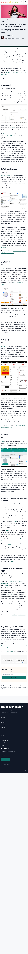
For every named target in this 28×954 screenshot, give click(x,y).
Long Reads (3, 727)
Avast (25, 608)
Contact (2, 745)
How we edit (7, 39)
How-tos (3, 717)
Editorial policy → (20, 662)
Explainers (3, 720)
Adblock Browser (5, 175)
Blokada (3, 268)
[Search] (22, 2)
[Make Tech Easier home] (10, 2)
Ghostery (3, 247)
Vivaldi (13, 561)
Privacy (25, 770)
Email (11, 43)
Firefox (8, 530)
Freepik (8, 651)
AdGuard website (8, 134)
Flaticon (11, 651)
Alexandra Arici (10, 35)
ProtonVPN (6, 585)
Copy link (6, 43)
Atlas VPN (9, 594)
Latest (2, 730)
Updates (3, 722)
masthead (13, 688)
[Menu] (25, 2)
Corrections (3, 743)
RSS (8, 764)
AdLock (3, 346)
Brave (9, 544)
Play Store (12, 127)
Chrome (15, 521)
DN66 (2, 441)
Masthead (3, 738)
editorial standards (5, 688)
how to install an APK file (11, 136)
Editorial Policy (4, 740)
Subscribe (14, 677)
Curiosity (3, 725)
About (2, 735)
